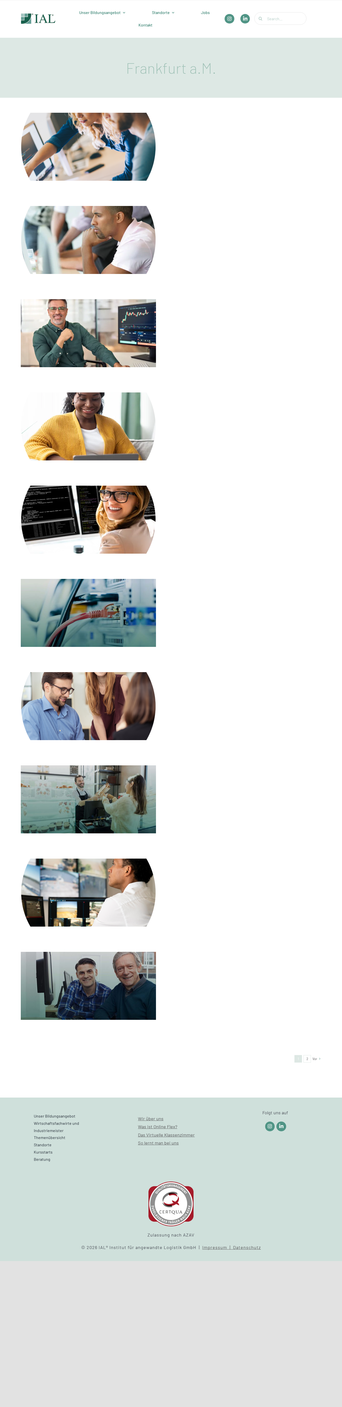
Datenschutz (247, 1247)
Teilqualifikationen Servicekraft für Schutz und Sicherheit (88, 881)
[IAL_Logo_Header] (38, 15)
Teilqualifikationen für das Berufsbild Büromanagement (88, 135)
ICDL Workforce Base (88, 233)
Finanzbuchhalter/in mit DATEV (88, 699)
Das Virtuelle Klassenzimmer (166, 1135)
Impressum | (217, 1247)
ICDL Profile (88, 326)
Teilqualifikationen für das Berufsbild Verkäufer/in (88, 788)
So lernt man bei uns (158, 1143)
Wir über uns (150, 1118)
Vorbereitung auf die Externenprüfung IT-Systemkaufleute (88, 508)
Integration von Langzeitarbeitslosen (88, 979)
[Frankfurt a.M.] (88, 147)
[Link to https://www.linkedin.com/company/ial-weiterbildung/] (281, 1126)
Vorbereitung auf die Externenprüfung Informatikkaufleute (88, 601)
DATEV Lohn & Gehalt (88, 419)
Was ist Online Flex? (157, 1126)
